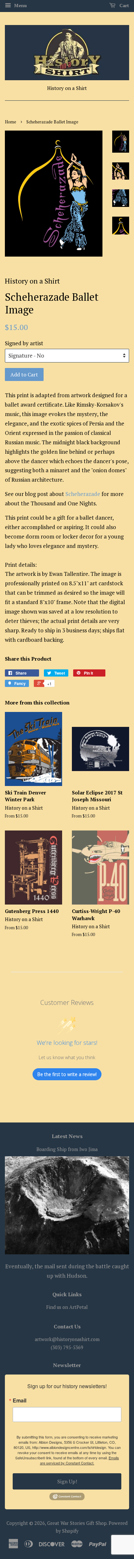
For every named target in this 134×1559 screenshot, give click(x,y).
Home (10, 122)
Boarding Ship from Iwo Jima (67, 1149)
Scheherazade (83, 494)
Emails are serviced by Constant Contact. (79, 1460)
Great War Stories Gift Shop (77, 1523)
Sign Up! (67, 1481)
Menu (20, 5)
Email (19, 1400)
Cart (123, 5)
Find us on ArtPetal (67, 1307)
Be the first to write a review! (67, 1074)
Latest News (67, 1136)
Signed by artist (24, 343)
